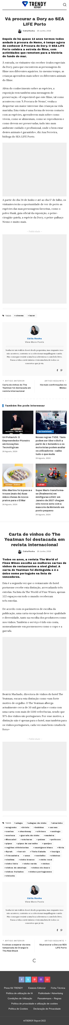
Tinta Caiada (38, 852)
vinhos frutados (15, 872)
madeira (49, 835)
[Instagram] (41, 979)
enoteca (10, 835)
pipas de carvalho (28, 843)
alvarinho (57, 823)
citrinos (41, 831)
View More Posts (34, 342)
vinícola (10, 876)
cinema (19, 316)
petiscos (56, 839)
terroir (22, 852)
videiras (55, 856)
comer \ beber (12, 485)
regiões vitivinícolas (17, 848)
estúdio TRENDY (14, 431)
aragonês (11, 827)
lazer (32, 316)
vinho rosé (46, 860)
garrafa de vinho (30, 835)
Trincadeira (12, 856)
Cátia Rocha (29, 31)
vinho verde (30, 864)
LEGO (41, 485)
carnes (54, 827)
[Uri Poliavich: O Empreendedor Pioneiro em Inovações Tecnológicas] (17, 422)
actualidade (45, 431)
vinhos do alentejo (16, 868)
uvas (27, 856)
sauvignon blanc (44, 848)
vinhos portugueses (41, 872)
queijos (48, 843)
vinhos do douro (41, 868)
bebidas (39, 827)
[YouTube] (47, 979)
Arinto (25, 827)
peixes (41, 839)
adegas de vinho (37, 823)
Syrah (9, 852)
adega (19, 823)
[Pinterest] (61, 370)
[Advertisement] (34, 169)
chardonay (25, 831)
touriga (56, 852)
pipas (9, 843)
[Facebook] (57, 370)
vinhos (46, 864)
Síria (61, 848)
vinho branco (27, 860)
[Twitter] (28, 979)
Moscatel (11, 839)
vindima (10, 860)
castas (10, 831)
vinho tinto (12, 864)
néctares (27, 839)
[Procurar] (65, 5)
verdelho (40, 856)
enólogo (56, 831)
